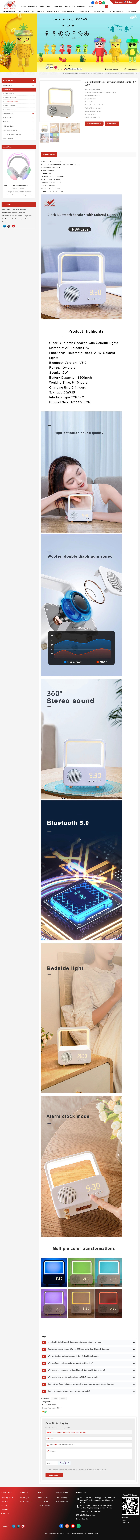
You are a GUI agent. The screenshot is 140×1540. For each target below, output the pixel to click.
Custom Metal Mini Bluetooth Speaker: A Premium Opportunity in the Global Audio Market (23, 185)
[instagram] (96, 3)
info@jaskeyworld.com (88, 1515)
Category (73, 73)
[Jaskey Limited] (10, 4)
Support (4, 1505)
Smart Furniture (8, 113)
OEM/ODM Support (63, 1497)
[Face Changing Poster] (70, 42)
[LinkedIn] (4, 226)
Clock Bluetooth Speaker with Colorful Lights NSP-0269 (69, 1432)
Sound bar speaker (10, 105)
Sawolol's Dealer (62, 1501)
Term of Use (5, 1513)
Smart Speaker (8, 138)
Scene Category (25, 1501)
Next (35, 170)
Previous (2, 170)
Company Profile (7, 1497)
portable (63, 1398)
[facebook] (93, 3)
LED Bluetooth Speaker (94, 73)
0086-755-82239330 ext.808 (90, 1511)
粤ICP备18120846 (91, 1533)
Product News (43, 1497)
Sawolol (85, 1519)
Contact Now (111, 123)
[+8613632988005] (45, 1412)
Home (67, 73)
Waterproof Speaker (10, 97)
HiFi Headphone (8, 126)
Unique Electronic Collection (12, 134)
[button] (58, 69)
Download (5, 1509)
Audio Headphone (9, 118)
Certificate (4, 1501)
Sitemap (125, 1517)
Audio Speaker (81, 73)
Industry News (43, 1501)
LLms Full (125, 1523)
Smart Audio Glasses (10, 130)
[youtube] (100, 3)
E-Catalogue (24, 1497)
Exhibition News (44, 1505)
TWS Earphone (8, 122)
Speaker (54, 1398)
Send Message (54, 1475)
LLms (124, 1520)
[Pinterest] (13, 226)
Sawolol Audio (7, 85)
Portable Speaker (9, 93)
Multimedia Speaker (10, 109)
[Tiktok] (8, 226)
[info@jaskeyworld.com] (43, 1412)
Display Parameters (94, 123)
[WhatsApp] (103, 3)
